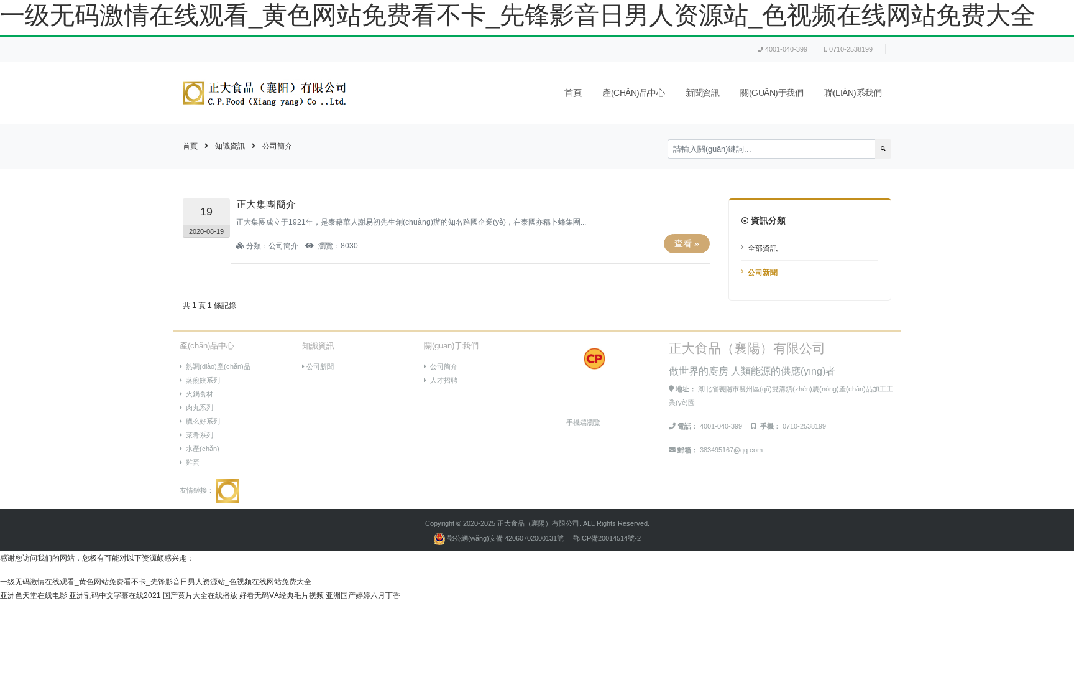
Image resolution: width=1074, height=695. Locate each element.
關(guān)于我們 (771, 93)
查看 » (686, 243)
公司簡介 (277, 146)
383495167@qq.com (731, 450)
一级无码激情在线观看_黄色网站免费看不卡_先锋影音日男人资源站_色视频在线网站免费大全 (517, 15)
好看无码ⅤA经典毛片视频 (281, 595)
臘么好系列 (201, 421)
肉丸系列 (197, 407)
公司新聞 (763, 272)
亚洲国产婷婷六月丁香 (363, 595)
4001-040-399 (786, 49)
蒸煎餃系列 (201, 380)
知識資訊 (230, 146)
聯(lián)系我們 (852, 93)
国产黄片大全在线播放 (200, 595)
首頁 (572, 93)
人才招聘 (441, 380)
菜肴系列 (197, 435)
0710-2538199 (851, 49)
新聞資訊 (702, 93)
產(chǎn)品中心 (633, 93)
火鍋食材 (197, 394)
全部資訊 (763, 248)
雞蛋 (191, 462)
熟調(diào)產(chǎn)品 (216, 366)
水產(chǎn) (200, 448)
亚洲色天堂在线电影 (33, 595)
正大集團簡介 (266, 204)
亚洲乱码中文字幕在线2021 (115, 595)
